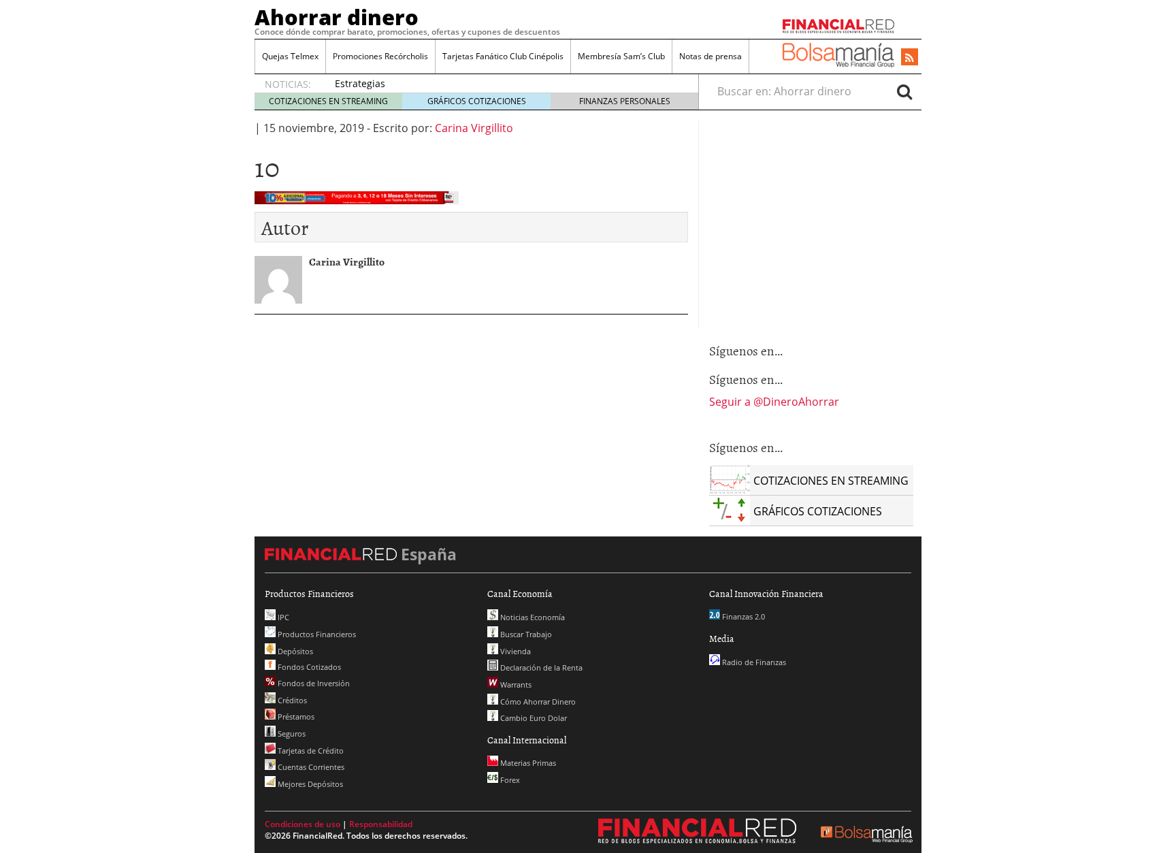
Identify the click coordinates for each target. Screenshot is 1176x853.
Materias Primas (527, 763)
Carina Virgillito (474, 127)
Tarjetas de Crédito (310, 750)
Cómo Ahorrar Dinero (537, 701)
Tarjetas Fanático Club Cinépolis (503, 56)
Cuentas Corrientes (310, 767)
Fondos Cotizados (308, 667)
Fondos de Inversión (313, 683)
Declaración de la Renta (540, 667)
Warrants (515, 684)
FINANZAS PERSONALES (624, 101)
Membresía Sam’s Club (621, 56)
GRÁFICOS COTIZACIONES (476, 101)
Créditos (291, 700)
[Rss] (909, 57)
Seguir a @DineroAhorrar (774, 401)
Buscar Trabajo (525, 634)
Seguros (291, 733)
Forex (509, 780)
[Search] (904, 91)
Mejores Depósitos (309, 784)
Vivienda (514, 651)
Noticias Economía (531, 617)
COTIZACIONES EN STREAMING (328, 101)
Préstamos (295, 716)
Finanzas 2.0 (742, 616)
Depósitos (294, 651)
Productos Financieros (316, 634)
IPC (282, 617)
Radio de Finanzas (753, 662)
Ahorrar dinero (337, 17)
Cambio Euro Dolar (532, 718)
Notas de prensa (710, 56)
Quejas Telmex (290, 56)
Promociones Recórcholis (380, 56)
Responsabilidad (380, 824)
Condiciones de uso (302, 824)
